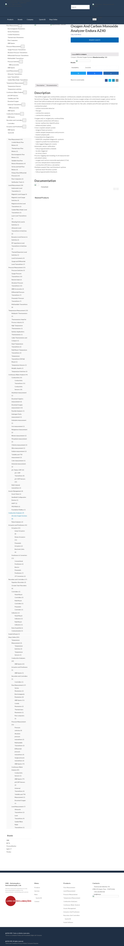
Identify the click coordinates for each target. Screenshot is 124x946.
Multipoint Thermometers (19, 313)
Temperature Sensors (18, 365)
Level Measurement (14, 185)
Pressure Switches (17, 270)
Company (30, 19)
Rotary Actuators (20, 537)
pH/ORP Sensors (20, 782)
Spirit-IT (9, 849)
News (36, 894)
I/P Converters (19, 576)
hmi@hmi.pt (22, 2)
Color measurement (18, 460)
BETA (8, 843)
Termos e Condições (11, 935)
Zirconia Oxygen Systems (19, 516)
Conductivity (15, 377)
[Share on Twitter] (109, 80)
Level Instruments (17, 258)
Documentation (52, 85)
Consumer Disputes (32, 943)
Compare (74, 54)
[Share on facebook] (106, 80)
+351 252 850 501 (12, 2)
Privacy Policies (22, 943)
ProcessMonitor (11, 846)
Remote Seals (16, 279)
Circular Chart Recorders (19, 585)
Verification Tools (17, 182)
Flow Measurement (14, 139)
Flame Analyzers (16, 522)
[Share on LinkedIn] (113, 80)
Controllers (15, 591)
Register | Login (97, 17)
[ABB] (83, 62)
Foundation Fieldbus (18, 510)
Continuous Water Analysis (16, 374)
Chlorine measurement (18, 445)
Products (10, 19)
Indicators (15, 613)
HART (13, 503)
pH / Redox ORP (16, 470)
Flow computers (19, 715)
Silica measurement (17, 448)
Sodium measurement (18, 451)
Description (40, 85)
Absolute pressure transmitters (18, 736)
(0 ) (95, 21)
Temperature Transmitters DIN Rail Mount (18, 359)
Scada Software (13, 634)
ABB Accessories (17, 289)
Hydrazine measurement (19, 420)
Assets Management (14, 491)
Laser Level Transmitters (19, 216)
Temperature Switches (18, 371)
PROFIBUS (15, 506)
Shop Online (53, 19)
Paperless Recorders (18, 582)
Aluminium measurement (19, 392)
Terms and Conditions (11, 943)
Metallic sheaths (17, 368)
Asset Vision (15, 494)
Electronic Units (19, 549)
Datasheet (44, 187)
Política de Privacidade (23, 935)
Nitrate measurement (18, 435)
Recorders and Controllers (16, 579)
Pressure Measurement (15, 267)
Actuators (15, 528)
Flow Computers (17, 179)
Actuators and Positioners (16, 525)
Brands (20, 19)
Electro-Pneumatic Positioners (18, 570)
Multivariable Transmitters (20, 304)
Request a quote (94, 40)
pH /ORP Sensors (20, 479)
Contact (36, 901)
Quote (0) (42, 19)
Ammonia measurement (19, 464)
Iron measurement (17, 426)
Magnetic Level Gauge (18, 194)
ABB (7, 840)
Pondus (8, 852)
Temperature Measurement (16, 310)
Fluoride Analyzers (17, 411)
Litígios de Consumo (36, 935)
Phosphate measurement (19, 439)
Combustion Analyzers (15, 513)
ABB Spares (18, 664)
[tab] (40, 85)
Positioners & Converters (19, 555)
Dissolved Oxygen (20, 800)
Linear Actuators (20, 531)
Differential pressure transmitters (18, 751)
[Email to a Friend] (117, 80)
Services (36, 891)
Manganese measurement (19, 429)
